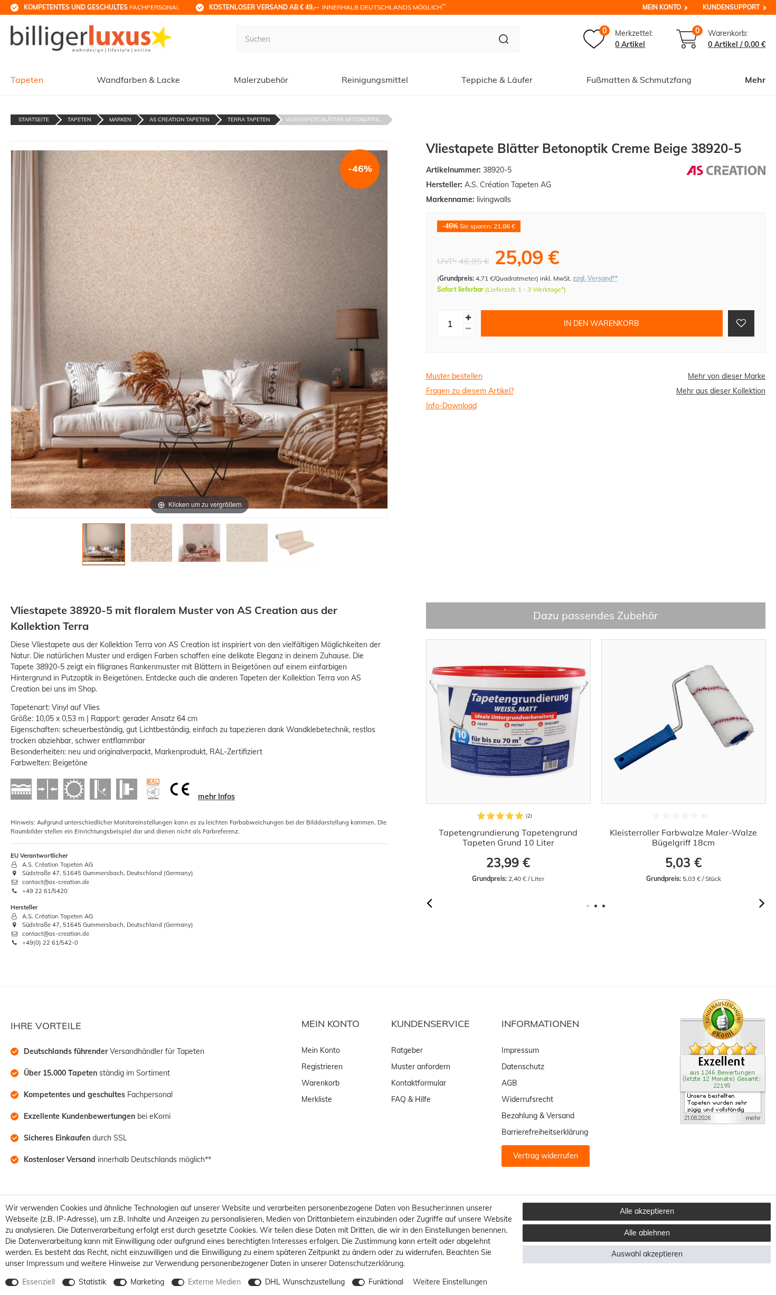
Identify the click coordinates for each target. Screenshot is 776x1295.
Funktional (385, 1282)
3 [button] (603, 906)
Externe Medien (214, 1282)
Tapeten (27, 79)
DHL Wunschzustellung (305, 1282)
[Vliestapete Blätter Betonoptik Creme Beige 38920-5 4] (247, 547)
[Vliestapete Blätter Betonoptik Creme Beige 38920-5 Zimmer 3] (199, 547)
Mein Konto (661, 7)
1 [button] (587, 906)
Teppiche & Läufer (497, 79)
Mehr (755, 79)
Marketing (147, 1282)
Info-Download (451, 405)
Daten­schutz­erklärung (366, 1263)
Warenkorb (320, 1083)
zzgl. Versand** (595, 278)
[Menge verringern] (468, 328)
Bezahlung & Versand (537, 1115)
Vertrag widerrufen (545, 1155)
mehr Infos (216, 796)
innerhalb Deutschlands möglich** (117, 1159)
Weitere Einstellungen (450, 1282)
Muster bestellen (454, 376)
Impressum (520, 1050)
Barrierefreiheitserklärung (544, 1132)
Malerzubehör (261, 79)
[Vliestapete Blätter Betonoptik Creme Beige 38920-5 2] (152, 547)
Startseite (33, 119)
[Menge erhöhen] (468, 317)
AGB (509, 1083)
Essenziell (38, 1282)
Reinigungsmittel (375, 79)
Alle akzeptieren (647, 1211)
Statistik (92, 1282)
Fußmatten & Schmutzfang (639, 79)
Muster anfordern (420, 1066)
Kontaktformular (418, 1083)
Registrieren (322, 1066)
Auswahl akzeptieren (647, 1254)
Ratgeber (407, 1050)
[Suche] (503, 39)
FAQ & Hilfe (411, 1099)
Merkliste (316, 1099)
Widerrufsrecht (527, 1099)
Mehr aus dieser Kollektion (720, 391)
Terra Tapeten (249, 119)
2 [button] (595, 906)
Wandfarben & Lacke (138, 79)
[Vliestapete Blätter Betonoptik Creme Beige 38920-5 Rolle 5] (295, 547)
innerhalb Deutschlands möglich (327, 7)
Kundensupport (731, 7)
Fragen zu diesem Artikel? (470, 391)
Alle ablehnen (647, 1233)
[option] (506, 761)
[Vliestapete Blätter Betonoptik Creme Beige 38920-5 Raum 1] (104, 547)
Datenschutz (522, 1066)
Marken (120, 119)
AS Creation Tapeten (179, 119)
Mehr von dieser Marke (726, 376)
